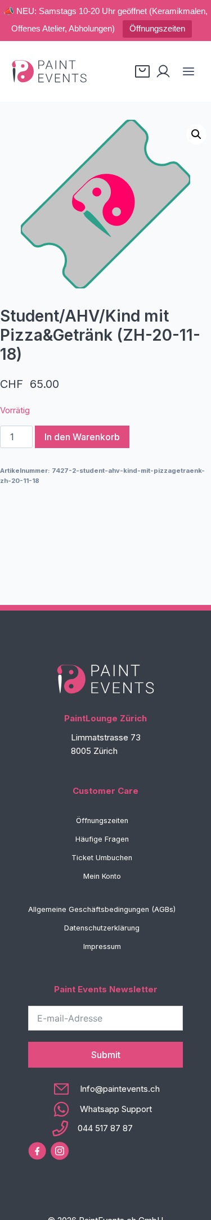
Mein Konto (102, 876)
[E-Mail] (105, 1089)
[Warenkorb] (142, 71)
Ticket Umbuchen (101, 857)
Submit (105, 1054)
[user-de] (163, 71)
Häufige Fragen (102, 839)
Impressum (102, 946)
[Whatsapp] (105, 1109)
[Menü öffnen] (188, 71)
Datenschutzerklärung (102, 928)
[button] (196, 134)
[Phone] (105, 1128)
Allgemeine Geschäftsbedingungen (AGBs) (102, 909)
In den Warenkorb (82, 436)
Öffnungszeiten (157, 28)
